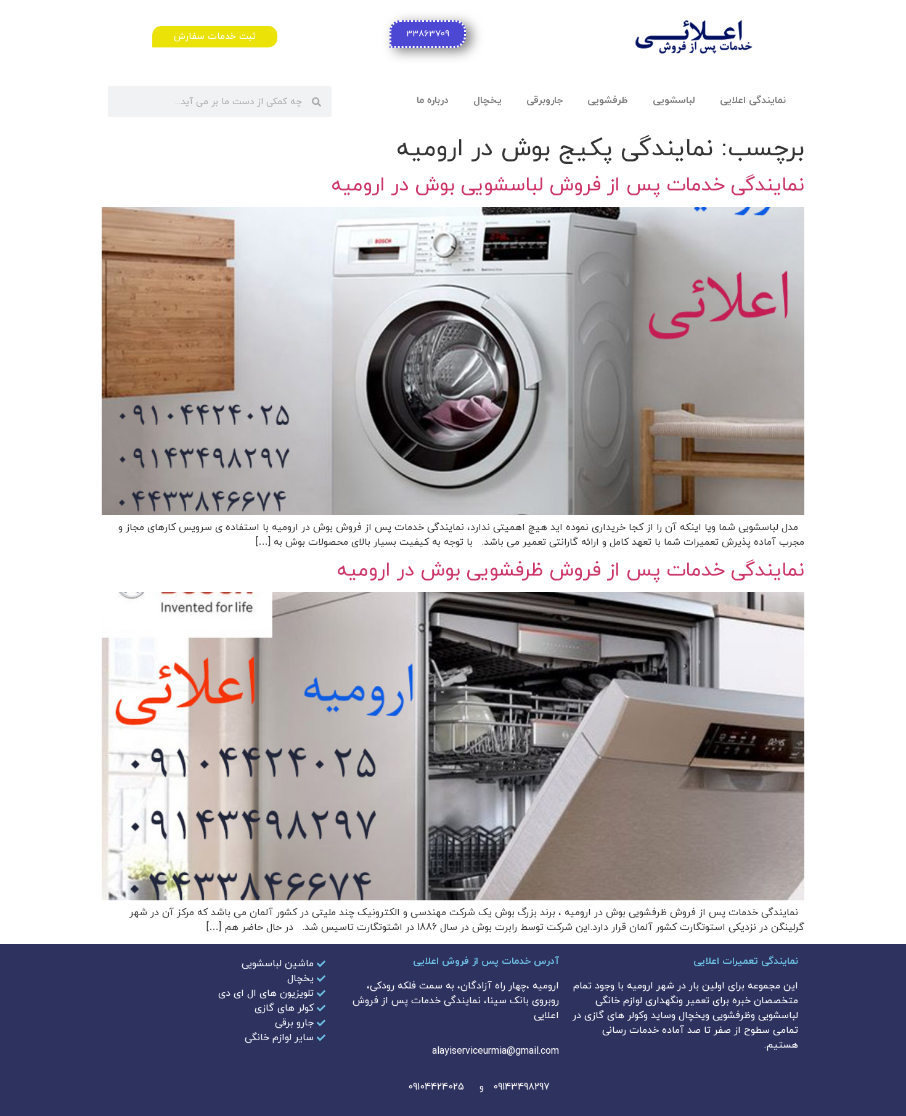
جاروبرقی (544, 100)
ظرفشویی (607, 100)
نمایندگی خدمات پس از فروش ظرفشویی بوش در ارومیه (570, 570)
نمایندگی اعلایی (753, 100)
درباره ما (433, 100)
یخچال (487, 100)
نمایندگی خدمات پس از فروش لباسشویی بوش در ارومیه (568, 185)
